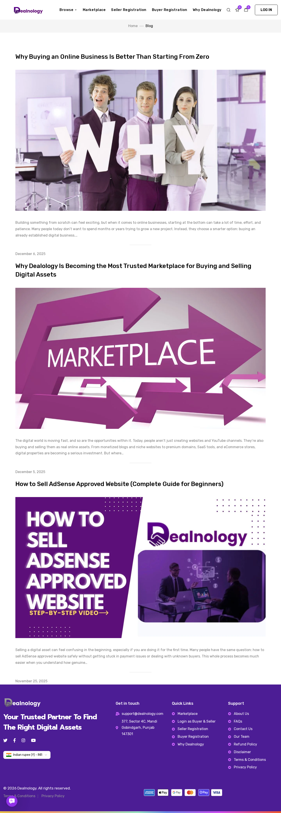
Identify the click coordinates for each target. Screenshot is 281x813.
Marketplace (94, 10)
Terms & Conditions (19, 796)
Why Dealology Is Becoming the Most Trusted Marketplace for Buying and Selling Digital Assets (133, 270)
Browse (66, 10)
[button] (266, 10)
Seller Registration (128, 10)
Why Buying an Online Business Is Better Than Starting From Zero (112, 56)
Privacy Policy (53, 796)
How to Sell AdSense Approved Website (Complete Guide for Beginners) (119, 484)
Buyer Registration (169, 10)
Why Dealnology (207, 10)
